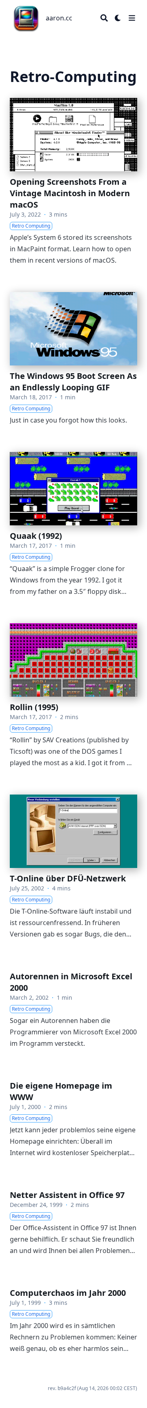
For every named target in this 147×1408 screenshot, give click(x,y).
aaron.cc (59, 17)
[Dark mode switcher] (118, 18)
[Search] (104, 18)
